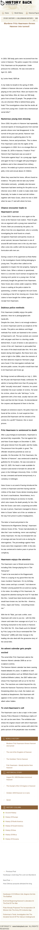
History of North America (14, 821)
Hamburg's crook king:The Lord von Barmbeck (19, 875)
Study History (9, 18)
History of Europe (11, 817)
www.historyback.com (20, 926)
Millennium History (25, 18)
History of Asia (10, 830)
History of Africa (11, 835)
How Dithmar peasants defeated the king (17, 883)
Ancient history (10, 813)
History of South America (14, 826)
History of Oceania (12, 839)
